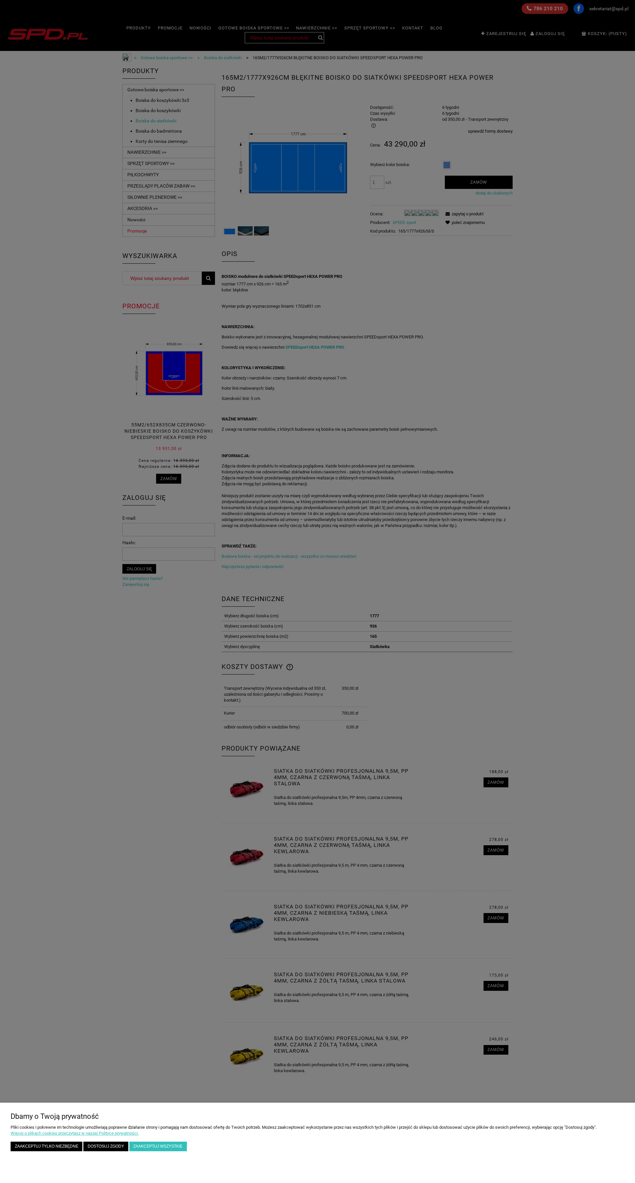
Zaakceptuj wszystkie (158, 1146)
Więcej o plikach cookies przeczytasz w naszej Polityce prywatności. (75, 1133)
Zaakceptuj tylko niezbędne (46, 1146)
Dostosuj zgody (106, 1146)
